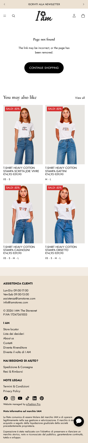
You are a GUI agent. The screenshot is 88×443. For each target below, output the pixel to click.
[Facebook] (5, 398)
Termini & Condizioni (16, 386)
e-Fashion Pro (33, 404)
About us (8, 338)
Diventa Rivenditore (15, 347)
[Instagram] (12, 398)
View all (80, 98)
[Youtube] (20, 398)
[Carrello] (83, 15)
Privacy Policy (11, 391)
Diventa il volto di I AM (17, 352)
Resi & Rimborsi (13, 371)
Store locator (11, 329)
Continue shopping (44, 68)
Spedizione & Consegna (18, 367)
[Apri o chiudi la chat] (79, 421)
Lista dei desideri (13, 334)
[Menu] (4, 16)
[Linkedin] (34, 398)
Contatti (7, 343)
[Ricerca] (13, 15)
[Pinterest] (41, 398)
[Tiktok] (27, 398)
